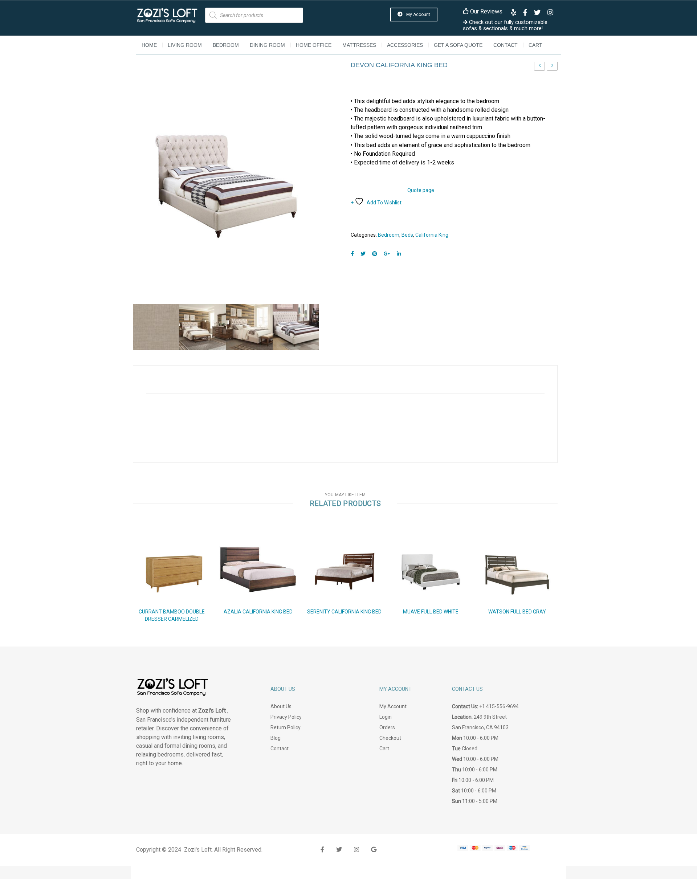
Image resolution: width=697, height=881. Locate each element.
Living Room (185, 45)
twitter (339, 850)
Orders (387, 727)
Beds (407, 235)
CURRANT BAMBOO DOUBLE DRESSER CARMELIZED (172, 615)
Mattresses (359, 45)
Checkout (390, 738)
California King (431, 235)
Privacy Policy (286, 717)
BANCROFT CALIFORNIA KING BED (552, 67)
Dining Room (267, 45)
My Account (417, 14)
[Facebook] (352, 254)
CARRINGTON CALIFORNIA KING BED (539, 67)
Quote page (420, 190)
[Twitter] (363, 254)
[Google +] (387, 254)
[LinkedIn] (399, 254)
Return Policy (285, 727)
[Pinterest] (374, 254)
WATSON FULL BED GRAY (517, 612)
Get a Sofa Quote (458, 45)
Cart (535, 45)
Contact (505, 45)
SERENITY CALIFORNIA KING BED (344, 612)
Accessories (405, 45)
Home (149, 45)
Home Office (313, 45)
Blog (275, 738)
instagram (356, 850)
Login (385, 717)
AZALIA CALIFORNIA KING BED (258, 612)
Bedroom (226, 45)
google (373, 850)
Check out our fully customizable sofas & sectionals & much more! (505, 25)
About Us (281, 706)
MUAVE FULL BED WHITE (430, 612)
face (322, 850)
